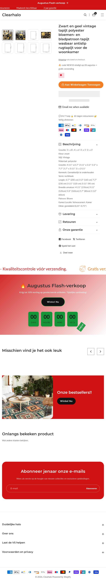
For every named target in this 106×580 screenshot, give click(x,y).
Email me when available (75, 106)
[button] (79, 94)
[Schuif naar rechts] (50, 61)
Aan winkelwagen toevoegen (82, 84)
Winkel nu (53, 301)
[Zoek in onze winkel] (86, 14)
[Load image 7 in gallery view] (33, 48)
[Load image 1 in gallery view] (7, 35)
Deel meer (68, 252)
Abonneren (91, 488)
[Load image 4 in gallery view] (46, 35)
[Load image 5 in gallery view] (7, 48)
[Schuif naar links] (3, 32)
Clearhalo (47, 577)
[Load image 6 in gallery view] (20, 48)
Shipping (62, 60)
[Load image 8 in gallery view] (46, 48)
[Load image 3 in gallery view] (33, 35)
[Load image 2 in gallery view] (20, 35)
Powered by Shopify (61, 577)
